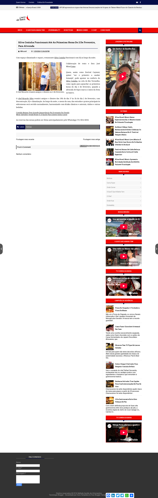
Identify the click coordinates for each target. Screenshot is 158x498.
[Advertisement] (103, 18)
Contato (31, 2)
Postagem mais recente (25, 139)
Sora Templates (83, 495)
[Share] (131, 495)
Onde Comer (83, 30)
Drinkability (55, 30)
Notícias (69, 30)
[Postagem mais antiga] (156, 249)
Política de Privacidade (45, 2)
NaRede (81, 493)
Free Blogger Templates (100, 495)
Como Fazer (105, 30)
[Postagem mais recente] (1, 249)
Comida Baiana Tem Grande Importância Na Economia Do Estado (42, 112)
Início (20, 30)
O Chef (94, 30)
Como (73, 66)
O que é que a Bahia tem (115, 192)
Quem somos (20, 2)
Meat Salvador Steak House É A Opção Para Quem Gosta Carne (41, 114)
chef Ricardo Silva (26, 98)
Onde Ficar (110, 201)
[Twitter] (118, 495)
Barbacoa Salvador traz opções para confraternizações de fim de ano (128, 383)
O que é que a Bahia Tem (35, 30)
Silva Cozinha (59, 57)
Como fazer (111, 183)
